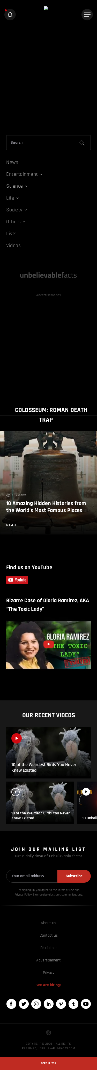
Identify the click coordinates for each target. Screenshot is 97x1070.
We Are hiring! (48, 985)
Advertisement (48, 960)
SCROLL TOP (48, 1063)
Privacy (48, 972)
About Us (48, 923)
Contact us (49, 935)
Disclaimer (48, 948)
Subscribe (74, 876)
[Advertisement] (48, 78)
